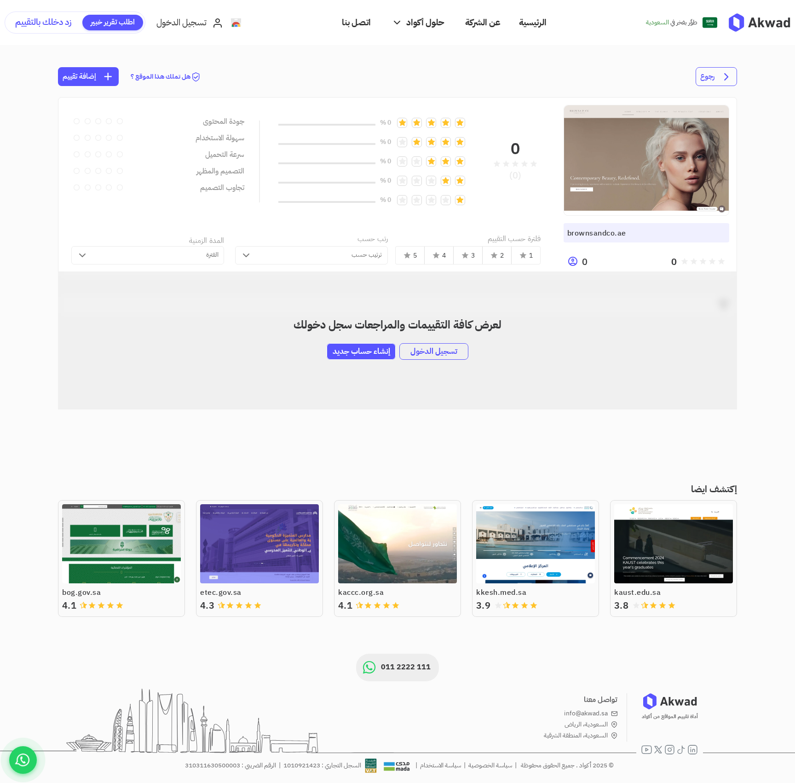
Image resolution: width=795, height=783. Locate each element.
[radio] (721, 261)
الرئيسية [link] (533, 22)
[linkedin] (692, 750)
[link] (759, 22)
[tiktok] (681, 750)
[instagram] (669, 750)
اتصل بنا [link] (356, 22)
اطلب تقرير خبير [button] (113, 22)
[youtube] (646, 750)
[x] (658, 750)
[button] (418, 22)
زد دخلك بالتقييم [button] (43, 22)
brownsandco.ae (596, 233)
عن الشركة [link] (483, 22)
